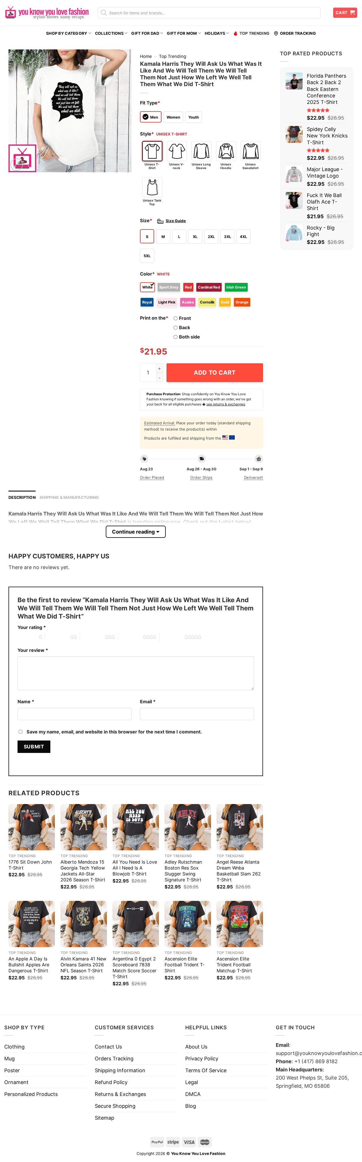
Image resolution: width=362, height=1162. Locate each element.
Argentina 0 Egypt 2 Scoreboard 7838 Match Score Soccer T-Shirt (134, 967)
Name (26, 701)
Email (148, 701)
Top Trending (255, 33)
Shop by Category (66, 33)
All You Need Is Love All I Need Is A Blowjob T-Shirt (135, 868)
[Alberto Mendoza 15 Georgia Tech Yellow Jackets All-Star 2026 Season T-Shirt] (84, 827)
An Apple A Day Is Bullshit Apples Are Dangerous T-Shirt (28, 964)
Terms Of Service (206, 1070)
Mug (9, 1058)
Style (147, 134)
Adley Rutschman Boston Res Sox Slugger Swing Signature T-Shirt (183, 871)
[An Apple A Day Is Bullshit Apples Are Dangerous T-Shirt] (31, 924)
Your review (33, 650)
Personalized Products (31, 1094)
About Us (196, 1047)
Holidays (215, 33)
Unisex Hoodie (225, 166)
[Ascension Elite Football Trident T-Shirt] (188, 924)
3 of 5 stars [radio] (92, 637)
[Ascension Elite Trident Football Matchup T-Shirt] (240, 924)
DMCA (193, 1094)
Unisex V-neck (176, 166)
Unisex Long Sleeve (201, 166)
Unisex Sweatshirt (250, 166)
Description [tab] (22, 497)
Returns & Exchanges (120, 1094)
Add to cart (215, 372)
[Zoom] (16, 164)
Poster (12, 1070)
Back (184, 327)
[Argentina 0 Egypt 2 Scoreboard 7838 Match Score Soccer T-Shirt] (136, 924)
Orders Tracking (114, 1058)
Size (146, 220)
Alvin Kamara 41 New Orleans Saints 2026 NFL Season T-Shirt (83, 964)
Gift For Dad (145, 33)
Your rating (32, 627)
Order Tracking (298, 33)
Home (146, 56)
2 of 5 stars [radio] (57, 637)
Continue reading (133, 532)
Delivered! (253, 477)
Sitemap (104, 1118)
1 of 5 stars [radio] (27, 637)
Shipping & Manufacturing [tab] (69, 497)
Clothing (14, 1047)
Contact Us (108, 1047)
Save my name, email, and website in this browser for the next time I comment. (114, 732)
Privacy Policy (201, 1058)
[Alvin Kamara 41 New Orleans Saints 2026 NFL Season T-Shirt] (84, 924)
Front (185, 318)
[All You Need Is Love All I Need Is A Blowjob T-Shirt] (136, 827)
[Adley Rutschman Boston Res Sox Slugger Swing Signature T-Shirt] (188, 827)
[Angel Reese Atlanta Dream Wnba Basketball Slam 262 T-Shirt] (240, 827)
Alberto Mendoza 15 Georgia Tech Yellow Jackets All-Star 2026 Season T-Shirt (83, 871)
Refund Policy (111, 1082)
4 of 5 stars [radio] (130, 637)
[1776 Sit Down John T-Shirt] (31, 827)
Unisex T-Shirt (152, 166)
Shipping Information (120, 1070)
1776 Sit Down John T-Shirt (30, 865)
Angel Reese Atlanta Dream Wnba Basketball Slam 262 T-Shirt (239, 871)
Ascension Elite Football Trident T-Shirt (184, 964)
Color (147, 274)
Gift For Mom (182, 33)
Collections (109, 33)
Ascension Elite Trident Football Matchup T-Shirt (234, 964)
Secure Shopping (115, 1106)
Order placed (152, 477)
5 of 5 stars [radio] (172, 637)
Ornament (16, 1082)
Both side (189, 337)
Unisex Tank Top (152, 202)
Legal (191, 1082)
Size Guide (176, 221)
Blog (190, 1106)
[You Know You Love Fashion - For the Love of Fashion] (46, 12)
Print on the (154, 318)
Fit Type (150, 103)
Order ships (201, 477)
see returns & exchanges (225, 404)
